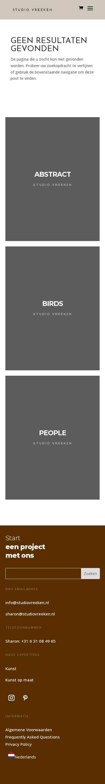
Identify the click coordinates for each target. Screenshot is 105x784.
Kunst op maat (19, 679)
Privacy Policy (18, 744)
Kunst (10, 668)
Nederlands (25, 756)
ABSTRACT (52, 174)
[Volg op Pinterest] (25, 697)
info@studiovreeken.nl (27, 602)
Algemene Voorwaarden (28, 729)
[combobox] (22, 756)
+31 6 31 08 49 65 (38, 641)
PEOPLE (52, 433)
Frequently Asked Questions (32, 737)
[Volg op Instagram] (11, 698)
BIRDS (52, 303)
